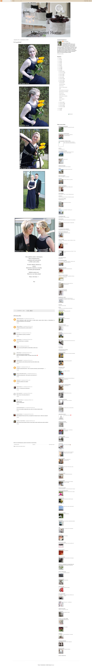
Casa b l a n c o (61, 377)
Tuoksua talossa (61, 549)
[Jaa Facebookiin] (30, 310)
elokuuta (60, 77)
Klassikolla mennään (67, 232)
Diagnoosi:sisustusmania (63, 126)
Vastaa (18, 322)
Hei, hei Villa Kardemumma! (68, 474)
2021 (59, 61)
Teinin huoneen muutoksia (68, 400)
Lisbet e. (60, 148)
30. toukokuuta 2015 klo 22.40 (24, 346)
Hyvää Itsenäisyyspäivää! (68, 360)
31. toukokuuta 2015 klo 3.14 (27, 386)
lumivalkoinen (19, 339)
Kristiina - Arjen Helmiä (21, 420)
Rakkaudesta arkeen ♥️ (67, 415)
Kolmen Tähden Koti (62, 571)
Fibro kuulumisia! (66, 437)
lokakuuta (61, 74)
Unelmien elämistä (62, 352)
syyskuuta (61, 75)
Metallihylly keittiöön (67, 612)
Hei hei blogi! (66, 535)
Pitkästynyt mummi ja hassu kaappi (69, 491)
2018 (59, 65)
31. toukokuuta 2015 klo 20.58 (28, 414)
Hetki (60, 88)
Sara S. (60, 282)
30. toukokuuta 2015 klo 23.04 (26, 352)
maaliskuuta (61, 103)
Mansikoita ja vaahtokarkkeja (64, 133)
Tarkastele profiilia (60, 53)
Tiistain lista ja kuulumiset (67, 333)
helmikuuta (61, 105)
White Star (60, 339)
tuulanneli (60, 332)
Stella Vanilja (61, 158)
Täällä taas (65, 290)
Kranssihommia (66, 385)
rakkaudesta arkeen (62, 414)
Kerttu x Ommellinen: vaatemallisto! (64, 176)
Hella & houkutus (62, 458)
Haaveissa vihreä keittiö (62, 305)
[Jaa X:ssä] (29, 310)
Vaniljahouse (61, 611)
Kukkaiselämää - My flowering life (65, 384)
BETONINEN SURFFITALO (68, 169)
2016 (59, 68)
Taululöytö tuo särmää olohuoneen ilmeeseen (65, 308)
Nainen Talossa (19, 386)
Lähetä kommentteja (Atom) (20, 446)
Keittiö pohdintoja (62, 94)
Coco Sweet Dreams (62, 257)
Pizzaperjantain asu (62, 149)
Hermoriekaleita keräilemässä (68, 565)
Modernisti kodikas (62, 175)
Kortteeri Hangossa (67, 318)
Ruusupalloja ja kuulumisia (63, 90)
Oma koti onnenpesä (62, 324)
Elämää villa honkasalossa (63, 490)
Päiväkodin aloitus (61, 199)
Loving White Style (62, 216)
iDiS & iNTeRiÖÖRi (62, 593)
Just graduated (61, 82)
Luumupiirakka (66, 550)
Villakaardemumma (20, 318)
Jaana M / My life (20, 414)
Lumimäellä (61, 443)
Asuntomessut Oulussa (67, 202)
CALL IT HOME (61, 239)
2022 (59, 59)
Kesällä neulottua (61, 368)
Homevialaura (61, 193)
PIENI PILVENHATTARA (63, 399)
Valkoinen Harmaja (62, 165)
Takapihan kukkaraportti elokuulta (69, 127)
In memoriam (66, 243)
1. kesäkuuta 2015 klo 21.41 (30, 420)
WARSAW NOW (66, 619)
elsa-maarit (61, 520)
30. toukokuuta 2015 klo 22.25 (27, 339)
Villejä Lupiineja (19, 326)
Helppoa (60, 97)
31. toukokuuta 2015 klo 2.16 (31, 373)
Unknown (18, 380)
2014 (59, 108)
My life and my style (62, 542)
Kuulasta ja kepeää (62, 512)
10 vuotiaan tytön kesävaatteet (68, 528)
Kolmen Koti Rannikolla (63, 289)
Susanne (60, 178)
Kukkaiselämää (19, 360)
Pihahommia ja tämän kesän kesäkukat (64, 166)
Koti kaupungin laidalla (63, 260)
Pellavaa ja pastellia (62, 487)
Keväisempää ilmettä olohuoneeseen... (69, 340)
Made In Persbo (61, 648)
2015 (59, 70)
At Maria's (60, 633)
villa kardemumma (62, 473)
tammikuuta (61, 106)
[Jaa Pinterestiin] (32, 310)
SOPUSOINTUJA (62, 310)
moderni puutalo (61, 317)
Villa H (60, 221)
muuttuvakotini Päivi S (21, 407)
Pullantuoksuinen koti (62, 267)
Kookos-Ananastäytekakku (68, 268)
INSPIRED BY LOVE (62, 297)
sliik (59, 527)
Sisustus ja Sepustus (62, 640)
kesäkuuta (61, 80)
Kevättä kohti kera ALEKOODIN (68, 407)
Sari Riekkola (66, 41)
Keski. (60, 307)
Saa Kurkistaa (61, 250)
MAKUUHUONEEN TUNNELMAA (69, 222)
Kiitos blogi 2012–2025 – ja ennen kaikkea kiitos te (66, 194)
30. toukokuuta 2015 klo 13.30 (29, 318)
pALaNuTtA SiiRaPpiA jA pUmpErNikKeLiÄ (66, 564)
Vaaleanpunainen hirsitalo (63, 349)
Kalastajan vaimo (62, 367)
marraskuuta (61, 72)
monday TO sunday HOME (63, 618)
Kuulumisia (65, 422)
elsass (60, 168)
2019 (59, 64)
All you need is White (62, 198)
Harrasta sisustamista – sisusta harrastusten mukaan (67, 488)
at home (60, 201)
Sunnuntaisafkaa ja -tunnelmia (68, 634)
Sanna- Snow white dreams (21, 373)
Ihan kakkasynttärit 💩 (67, 444)
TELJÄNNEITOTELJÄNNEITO (64, 229)
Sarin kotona (61, 359)
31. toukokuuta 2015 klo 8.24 (30, 407)
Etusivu (34, 444)
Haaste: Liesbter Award (63, 87)
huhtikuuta (61, 102)
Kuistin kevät (61, 85)
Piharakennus (61, 258)
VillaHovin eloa (61, 579)
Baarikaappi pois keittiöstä (63, 91)
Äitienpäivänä (61, 93)
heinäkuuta (61, 78)
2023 (59, 58)
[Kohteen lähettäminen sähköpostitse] (27, 310)
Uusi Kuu (60, 304)
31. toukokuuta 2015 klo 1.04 (27, 360)
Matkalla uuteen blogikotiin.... (68, 641)
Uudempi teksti (16, 444)
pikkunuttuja (19, 352)
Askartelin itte (61, 242)
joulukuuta (61, 71)
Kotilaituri (60, 505)
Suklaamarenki (61, 586)
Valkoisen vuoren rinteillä (63, 275)
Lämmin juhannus (66, 513)
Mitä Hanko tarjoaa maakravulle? (69, 506)
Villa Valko (60, 534)
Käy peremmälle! (62, 480)
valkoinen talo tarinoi (62, 421)
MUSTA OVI (61, 465)
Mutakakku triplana (67, 587)
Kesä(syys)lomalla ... (67, 572)
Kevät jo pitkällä (66, 325)
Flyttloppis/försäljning (67, 649)
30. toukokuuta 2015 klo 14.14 (27, 326)
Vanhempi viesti (51, 444)
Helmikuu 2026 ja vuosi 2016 (68, 179)
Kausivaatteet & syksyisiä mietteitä (64, 217)
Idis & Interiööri (19, 393)
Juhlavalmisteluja (62, 84)
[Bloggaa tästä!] (28, 310)
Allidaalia (60, 406)
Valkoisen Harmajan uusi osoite (63, 609)
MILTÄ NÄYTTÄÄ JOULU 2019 (68, 466)
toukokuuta (61, 81)
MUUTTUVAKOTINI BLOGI (63, 231)
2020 (59, 62)
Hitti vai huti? (66, 159)
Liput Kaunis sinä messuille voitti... (69, 543)
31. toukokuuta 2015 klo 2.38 (25, 380)
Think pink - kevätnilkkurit (68, 602)
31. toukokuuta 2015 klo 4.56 (27, 393)
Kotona (60, 100)
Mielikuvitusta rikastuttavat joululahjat (69, 353)
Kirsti (18, 346)
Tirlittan (60, 601)
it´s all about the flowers (62, 350)
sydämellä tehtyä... (62, 436)
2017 (59, 67)
